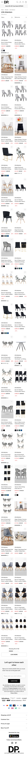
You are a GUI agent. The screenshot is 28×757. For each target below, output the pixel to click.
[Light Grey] (2, 50)
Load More (14, 654)
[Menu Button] (2, 2)
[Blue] (8, 175)
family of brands (13, 688)
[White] (15, 363)
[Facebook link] (16, 743)
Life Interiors (12, 9)
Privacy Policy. (14, 693)
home (2, 9)
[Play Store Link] (14, 736)
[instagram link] (12, 743)
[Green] (6, 175)
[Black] (4, 50)
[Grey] (4, 175)
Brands (6, 9)
